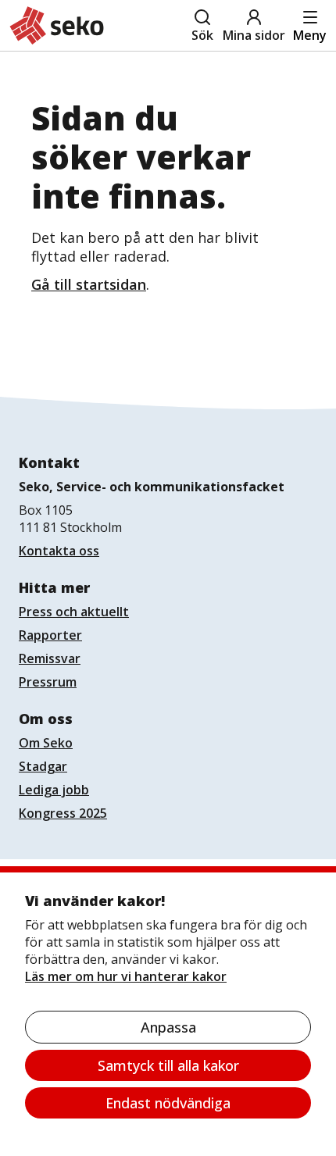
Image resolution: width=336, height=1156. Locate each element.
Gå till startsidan (88, 284)
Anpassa (168, 1027)
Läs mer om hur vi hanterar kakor (126, 976)
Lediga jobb (54, 789)
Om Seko (46, 742)
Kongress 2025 (63, 813)
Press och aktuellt (74, 611)
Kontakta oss (59, 550)
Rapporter (50, 635)
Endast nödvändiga (168, 1103)
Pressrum (48, 681)
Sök (202, 35)
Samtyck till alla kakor (168, 1065)
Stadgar (43, 766)
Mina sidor (254, 35)
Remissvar (49, 658)
